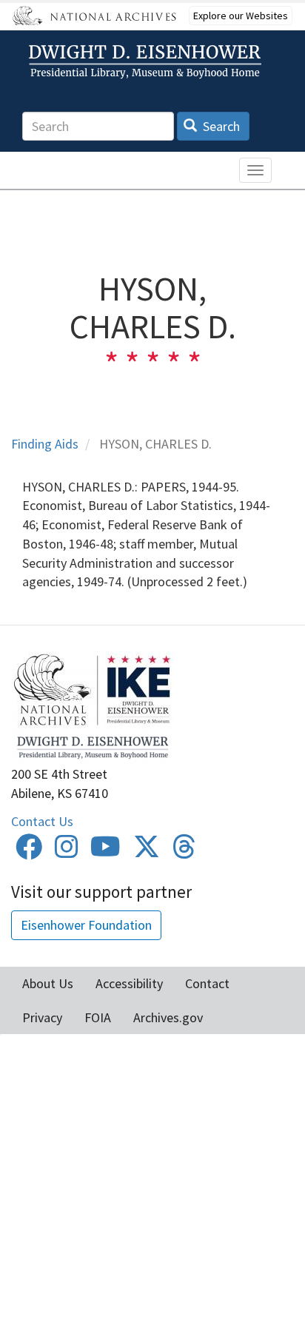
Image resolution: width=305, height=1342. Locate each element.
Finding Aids (44, 443)
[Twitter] (146, 851)
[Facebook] (29, 851)
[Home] (147, 62)
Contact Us (42, 821)
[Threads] (184, 851)
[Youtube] (105, 851)
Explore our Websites (240, 15)
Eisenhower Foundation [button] (86, 924)
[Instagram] (66, 851)
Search (220, 126)
